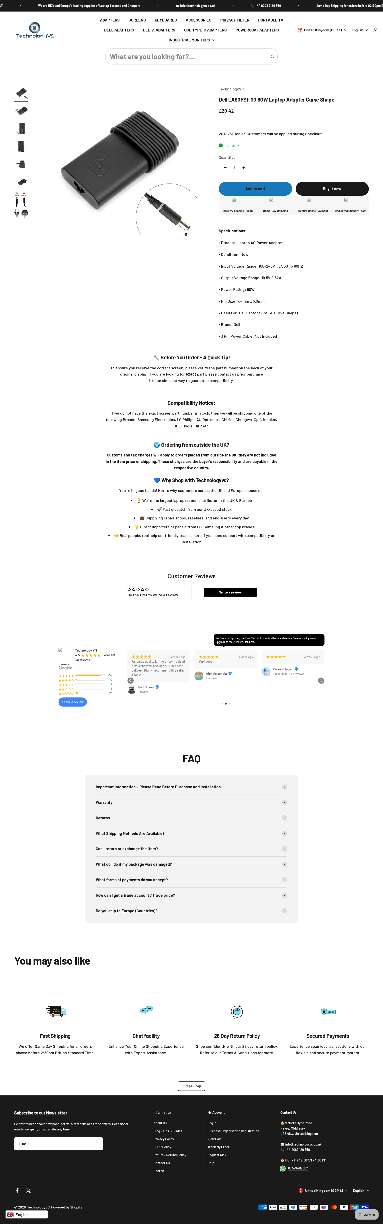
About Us (160, 1123)
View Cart (214, 1139)
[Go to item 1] (21, 94)
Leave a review (73, 702)
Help (210, 1163)
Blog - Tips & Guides (168, 1131)
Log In (211, 1123)
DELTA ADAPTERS (159, 29)
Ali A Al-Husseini (284, 693)
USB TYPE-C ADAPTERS (205, 29)
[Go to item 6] (21, 182)
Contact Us (162, 1163)
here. (252, 641)
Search (159, 1171)
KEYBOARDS (166, 20)
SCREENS (137, 20)
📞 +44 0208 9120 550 (236, 6)
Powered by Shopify (66, 1207)
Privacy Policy (164, 1139)
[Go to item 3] (21, 129)
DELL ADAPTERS (119, 29)
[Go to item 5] (21, 164)
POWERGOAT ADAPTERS (257, 29)
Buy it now (332, 188)
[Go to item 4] (21, 147)
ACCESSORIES (198, 20)
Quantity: (227, 157)
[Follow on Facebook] (17, 1191)
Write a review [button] (230, 592)
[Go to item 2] (21, 111)
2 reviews (144, 678)
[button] (130, 680)
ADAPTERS (110, 20)
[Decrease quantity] (225, 167)
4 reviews (279, 697)
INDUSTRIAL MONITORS (189, 39)
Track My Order (218, 1147)
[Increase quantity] (243, 167)
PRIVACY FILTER (234, 20)
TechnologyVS (231, 88)
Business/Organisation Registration (233, 1131)
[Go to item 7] (21, 209)
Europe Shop (191, 1086)
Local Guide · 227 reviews (221, 674)
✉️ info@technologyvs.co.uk (166, 6)
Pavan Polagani (215, 669)
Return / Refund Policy (170, 1155)
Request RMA (217, 1155)
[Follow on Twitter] (28, 1191)
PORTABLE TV (270, 20)
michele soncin (149, 674)
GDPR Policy (162, 1147)
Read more (273, 680)
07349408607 (298, 1168)
